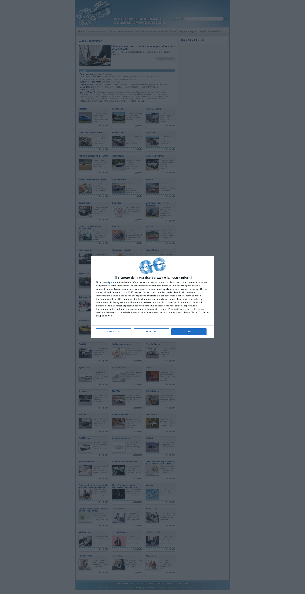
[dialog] (152, 297)
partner (113, 282)
